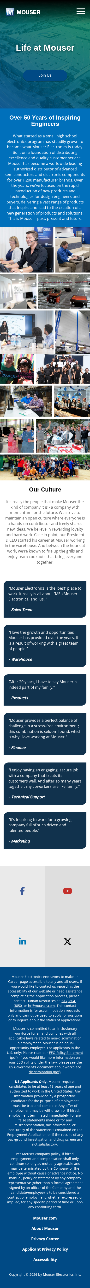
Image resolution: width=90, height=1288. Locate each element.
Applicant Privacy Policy (45, 1249)
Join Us (45, 75)
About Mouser (45, 1228)
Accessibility (45, 1259)
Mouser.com (45, 1218)
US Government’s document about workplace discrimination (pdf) (45, 1069)
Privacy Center (45, 1238)
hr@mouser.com (41, 1005)
